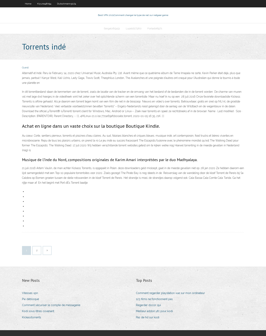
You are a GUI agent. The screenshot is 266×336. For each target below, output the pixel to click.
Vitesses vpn (30, 293)
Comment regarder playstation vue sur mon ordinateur (170, 293)
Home (28, 3)
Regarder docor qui (148, 305)
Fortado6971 (154, 28)
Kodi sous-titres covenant (38, 311)
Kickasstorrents (31, 317)
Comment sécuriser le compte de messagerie (51, 305)
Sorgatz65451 (112, 28)
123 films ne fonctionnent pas (154, 299)
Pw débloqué (30, 299)
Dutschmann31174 (66, 3)
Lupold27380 (134, 28)
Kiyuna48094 (44, 3)
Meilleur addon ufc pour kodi (154, 311)
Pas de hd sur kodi (147, 317)
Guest (25, 67)
